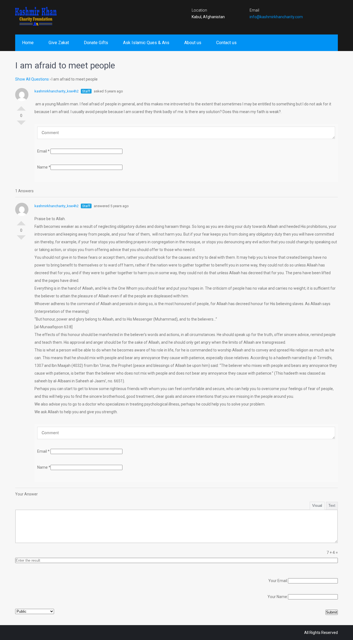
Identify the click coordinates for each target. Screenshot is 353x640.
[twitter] (322, 12)
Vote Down (21, 125)
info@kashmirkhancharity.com (276, 17)
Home (28, 42)
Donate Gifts (96, 42)
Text (331, 505)
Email (43, 151)
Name (43, 167)
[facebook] (311, 12)
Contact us (226, 42)
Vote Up (21, 106)
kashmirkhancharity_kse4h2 (56, 91)
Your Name (277, 596)
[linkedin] (333, 12)
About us (192, 42)
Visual (317, 505)
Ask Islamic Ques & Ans (146, 42)
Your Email (277, 580)
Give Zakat (59, 42)
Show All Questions (32, 79)
